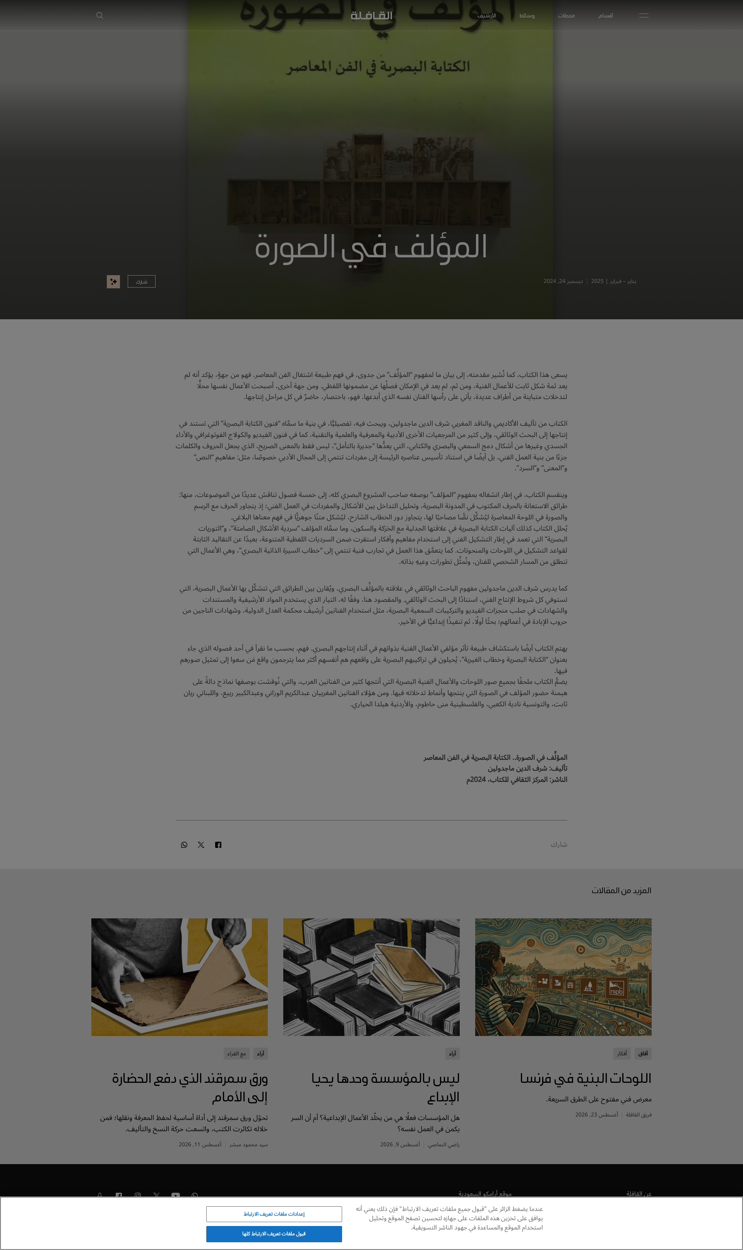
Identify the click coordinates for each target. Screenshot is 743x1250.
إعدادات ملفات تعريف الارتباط (274, 1214)
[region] (371, 1223)
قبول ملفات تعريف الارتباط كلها (274, 1233)
